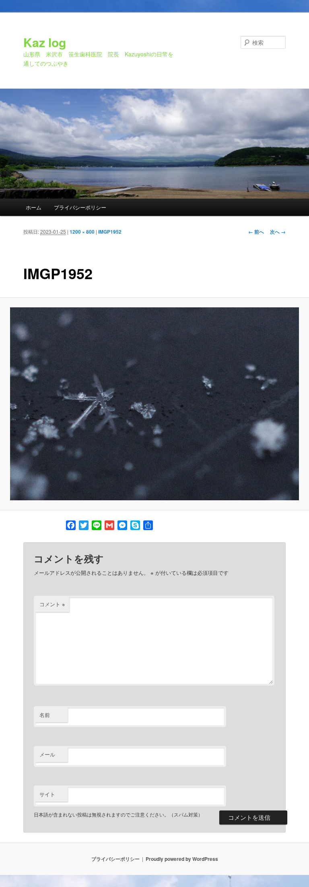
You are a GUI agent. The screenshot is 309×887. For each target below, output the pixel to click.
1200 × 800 (82, 231)
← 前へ (256, 231)
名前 (44, 715)
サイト (47, 794)
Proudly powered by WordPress (182, 858)
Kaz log (44, 42)
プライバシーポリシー (80, 207)
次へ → (278, 231)
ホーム (33, 207)
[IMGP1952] (154, 403)
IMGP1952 (110, 231)
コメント (52, 604)
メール (47, 754)
